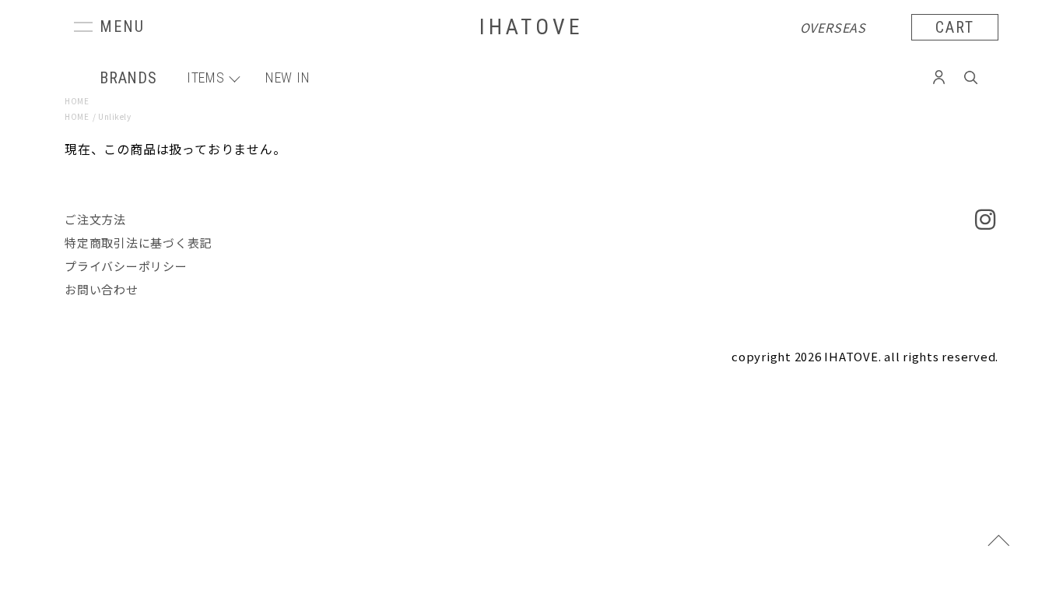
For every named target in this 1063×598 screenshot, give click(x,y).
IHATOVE (531, 27)
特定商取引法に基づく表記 (138, 242)
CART (954, 27)
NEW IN (287, 77)
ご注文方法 (95, 219)
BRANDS (128, 78)
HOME (77, 101)
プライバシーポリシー (126, 266)
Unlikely (114, 116)
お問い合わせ (102, 289)
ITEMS (206, 77)
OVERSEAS (833, 27)
